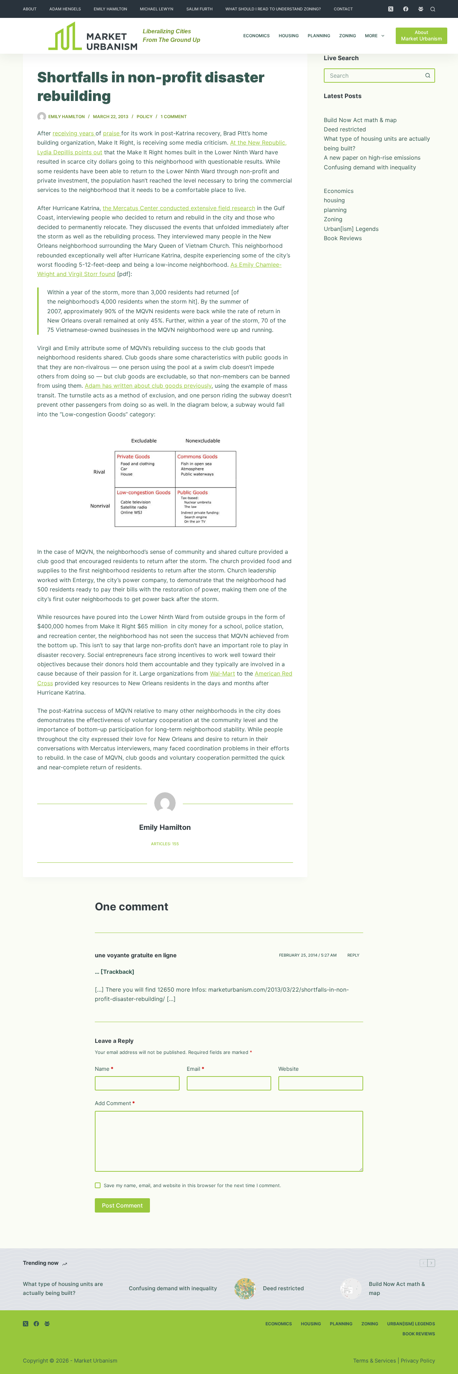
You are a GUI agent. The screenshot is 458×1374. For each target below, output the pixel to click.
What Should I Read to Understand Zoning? (273, 8)
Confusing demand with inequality (370, 167)
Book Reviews (343, 238)
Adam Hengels (65, 8)
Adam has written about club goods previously (148, 385)
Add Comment (115, 1103)
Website (288, 1068)
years (87, 133)
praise (112, 133)
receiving (66, 133)
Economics (256, 35)
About (29, 8)
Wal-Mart (222, 673)
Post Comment (122, 1205)
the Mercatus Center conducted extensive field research (179, 208)
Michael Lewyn (156, 8)
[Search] (432, 9)
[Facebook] (405, 8)
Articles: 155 (165, 843)
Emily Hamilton (110, 8)
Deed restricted (345, 129)
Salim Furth (199, 8)
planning (319, 35)
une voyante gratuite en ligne (136, 955)
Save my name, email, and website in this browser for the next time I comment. (192, 1185)
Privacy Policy (418, 1361)
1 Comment (174, 116)
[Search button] (428, 75)
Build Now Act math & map (360, 120)
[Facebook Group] (420, 8)
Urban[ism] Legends (351, 228)
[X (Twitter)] (390, 8)
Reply (353, 955)
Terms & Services (374, 1361)
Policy (144, 116)
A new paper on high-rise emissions (372, 157)
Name (104, 1068)
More (371, 35)
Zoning (347, 35)
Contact (343, 8)
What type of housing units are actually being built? (63, 1288)
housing (289, 35)
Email (195, 1068)
